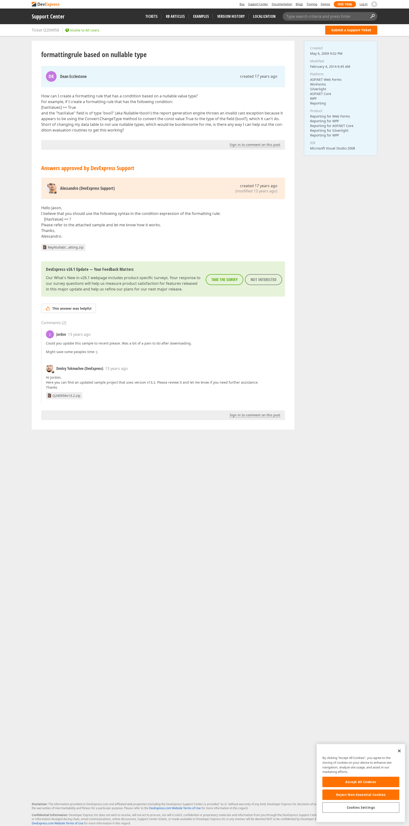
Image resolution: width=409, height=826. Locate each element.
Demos (325, 4)
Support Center (258, 4)
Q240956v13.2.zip (66, 395)
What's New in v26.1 (72, 277)
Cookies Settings (361, 807)
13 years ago (79, 334)
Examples (201, 16)
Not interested (263, 279)
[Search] (372, 16)
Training (312, 4)
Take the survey (224, 279)
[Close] (399, 751)
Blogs (299, 4)
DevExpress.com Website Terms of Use (175, 808)
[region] (360, 783)
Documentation (282, 4)
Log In (364, 4)
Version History (231, 16)
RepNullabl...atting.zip (66, 247)
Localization (264, 16)
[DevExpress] (46, 4)
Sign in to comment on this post (255, 144)
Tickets (151, 16)
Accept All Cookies (360, 782)
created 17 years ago (258, 76)
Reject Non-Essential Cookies (361, 795)
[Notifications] (374, 4)
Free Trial (345, 4)
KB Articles (175, 16)
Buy (242, 4)
